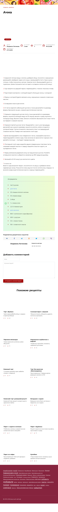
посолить (23, 485)
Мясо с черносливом (39, 475)
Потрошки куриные (27, 477)
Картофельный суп (37, 473)
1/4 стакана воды (15, 196)
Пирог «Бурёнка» (36, 426)
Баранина (21, 470)
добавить (45, 479)
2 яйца (12, 199)
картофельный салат (35, 482)
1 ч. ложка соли (15, 203)
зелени (20, 482)
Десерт (47, 470)
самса (38, 485)
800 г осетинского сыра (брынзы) (21, 214)
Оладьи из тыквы (8, 477)
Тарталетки (41, 477)
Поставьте (19, 477)
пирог (6, 485)
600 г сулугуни (15, 217)
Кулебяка (33, 454)
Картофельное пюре (25, 473)
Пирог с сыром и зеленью (12, 426)
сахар (42, 485)
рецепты (30, 485)
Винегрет (41, 470)
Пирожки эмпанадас (11, 339)
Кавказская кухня (10, 473)
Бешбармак (27, 470)
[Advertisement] (29, 65)
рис (35, 485)
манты (44, 482)
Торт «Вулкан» (9, 312)
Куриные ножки (21, 475)
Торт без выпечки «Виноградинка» (36, 370)
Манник (29, 475)
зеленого (25, 482)
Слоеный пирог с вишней (39, 312)
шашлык (38, 488)
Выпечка (11, 7)
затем (15, 482)
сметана (7, 488)
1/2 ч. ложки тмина (16, 221)
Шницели (23, 479)
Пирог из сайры (9, 454)
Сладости (34, 477)
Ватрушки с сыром (36, 399)
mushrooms (8, 470)
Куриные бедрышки (9, 475)
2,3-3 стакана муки (16, 206)
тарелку (14, 488)
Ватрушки (35, 470)
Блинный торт (8, 369)
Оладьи (48, 475)
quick (15, 470)
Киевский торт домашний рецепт (15, 399)
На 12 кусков (14, 185)
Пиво (15, 477)
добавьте (8, 482)
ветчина (38, 479)
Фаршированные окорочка (11, 479)
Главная (5, 7)
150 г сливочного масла (18, 224)
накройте (50, 482)
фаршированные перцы (25, 488)
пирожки (14, 485)
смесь (47, 485)
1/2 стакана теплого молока (19, 192)
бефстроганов (30, 479)
